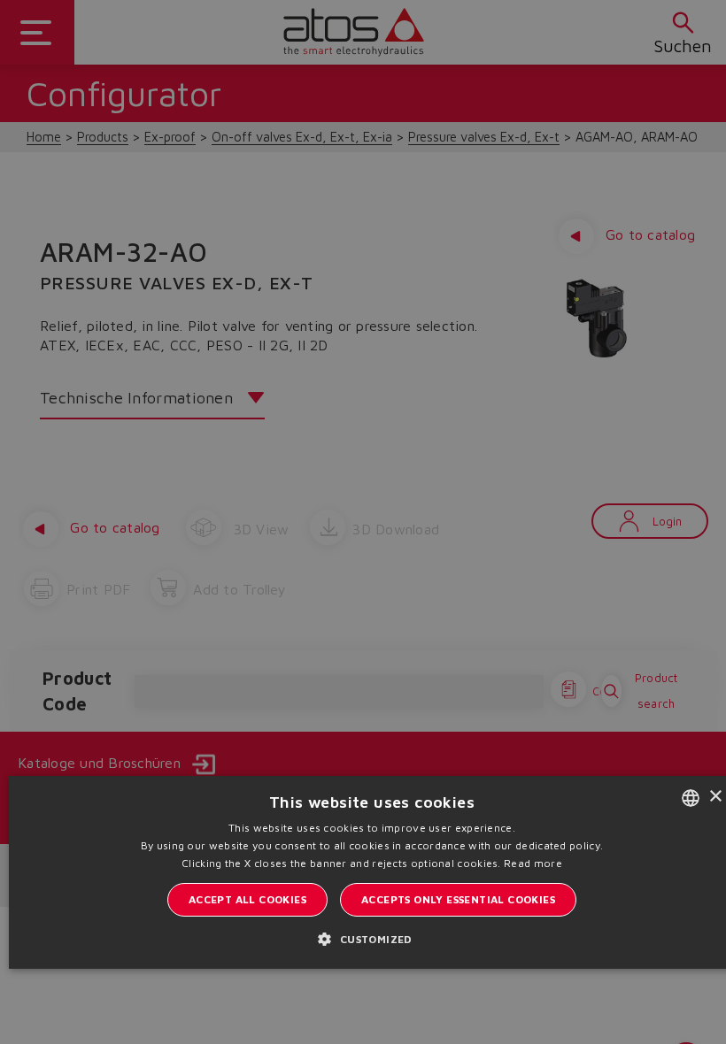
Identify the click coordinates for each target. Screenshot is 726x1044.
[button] (371, 939)
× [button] (715, 796)
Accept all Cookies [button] (247, 899)
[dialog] (363, 522)
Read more (533, 863)
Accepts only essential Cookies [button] (458, 899)
